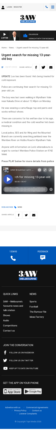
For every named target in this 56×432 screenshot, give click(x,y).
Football (34, 306)
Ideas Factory (37, 317)
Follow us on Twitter (21, 360)
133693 (47, 7)
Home (4, 48)
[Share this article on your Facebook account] (36, 67)
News (11, 48)
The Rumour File (38, 311)
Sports (33, 301)
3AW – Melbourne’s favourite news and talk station (13, 306)
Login (9, 7)
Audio (6, 320)
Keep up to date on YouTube (23, 368)
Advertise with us (12, 407)
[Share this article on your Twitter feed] (43, 67)
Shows (6, 315)
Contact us (9, 330)
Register (18, 7)
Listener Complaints (28, 413)
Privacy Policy (20, 410)
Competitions (10, 325)
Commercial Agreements (37, 407)
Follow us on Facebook (21, 352)
